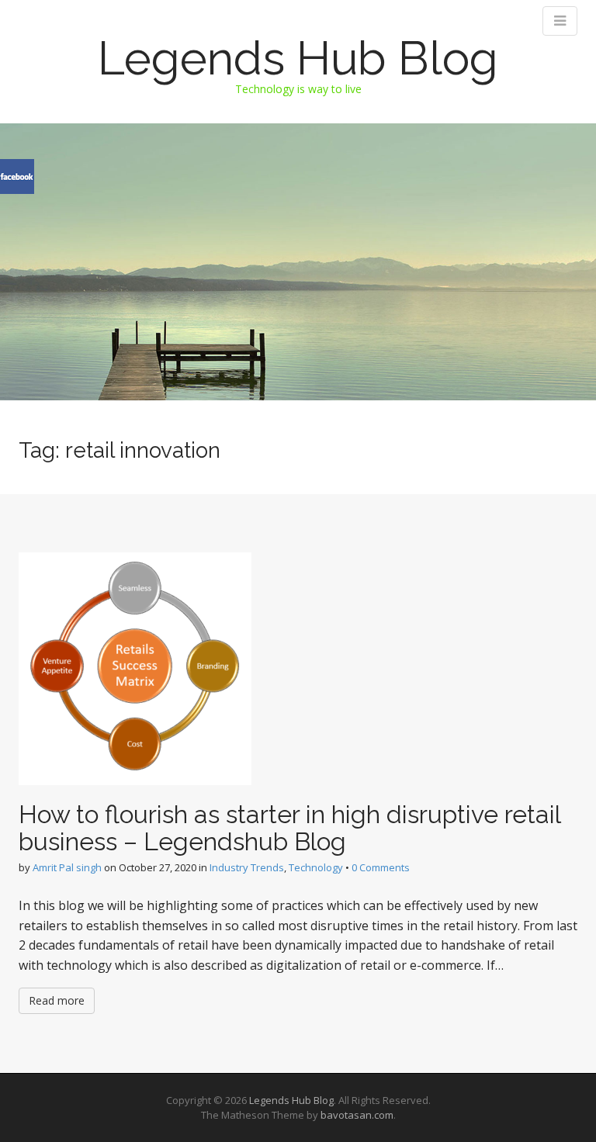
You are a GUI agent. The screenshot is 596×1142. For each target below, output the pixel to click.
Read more (57, 1000)
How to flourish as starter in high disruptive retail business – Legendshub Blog (289, 828)
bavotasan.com (357, 1115)
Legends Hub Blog (298, 58)
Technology (316, 867)
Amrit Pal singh (67, 867)
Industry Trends (247, 867)
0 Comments (381, 867)
